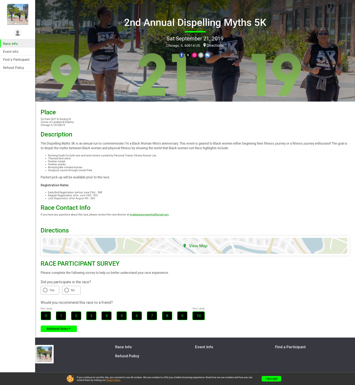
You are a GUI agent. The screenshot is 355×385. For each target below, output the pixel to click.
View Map (198, 245)
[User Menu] (17, 32)
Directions (215, 45)
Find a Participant (16, 59)
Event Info (10, 52)
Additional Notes (57, 329)
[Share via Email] (201, 55)
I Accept (271, 379)
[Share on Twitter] (188, 55)
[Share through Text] (207, 55)
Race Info (10, 44)
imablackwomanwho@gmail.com (149, 214)
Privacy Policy (113, 380)
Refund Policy (13, 68)
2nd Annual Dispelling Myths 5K (195, 22)
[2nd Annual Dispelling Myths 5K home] (17, 14)
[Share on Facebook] (181, 55)
